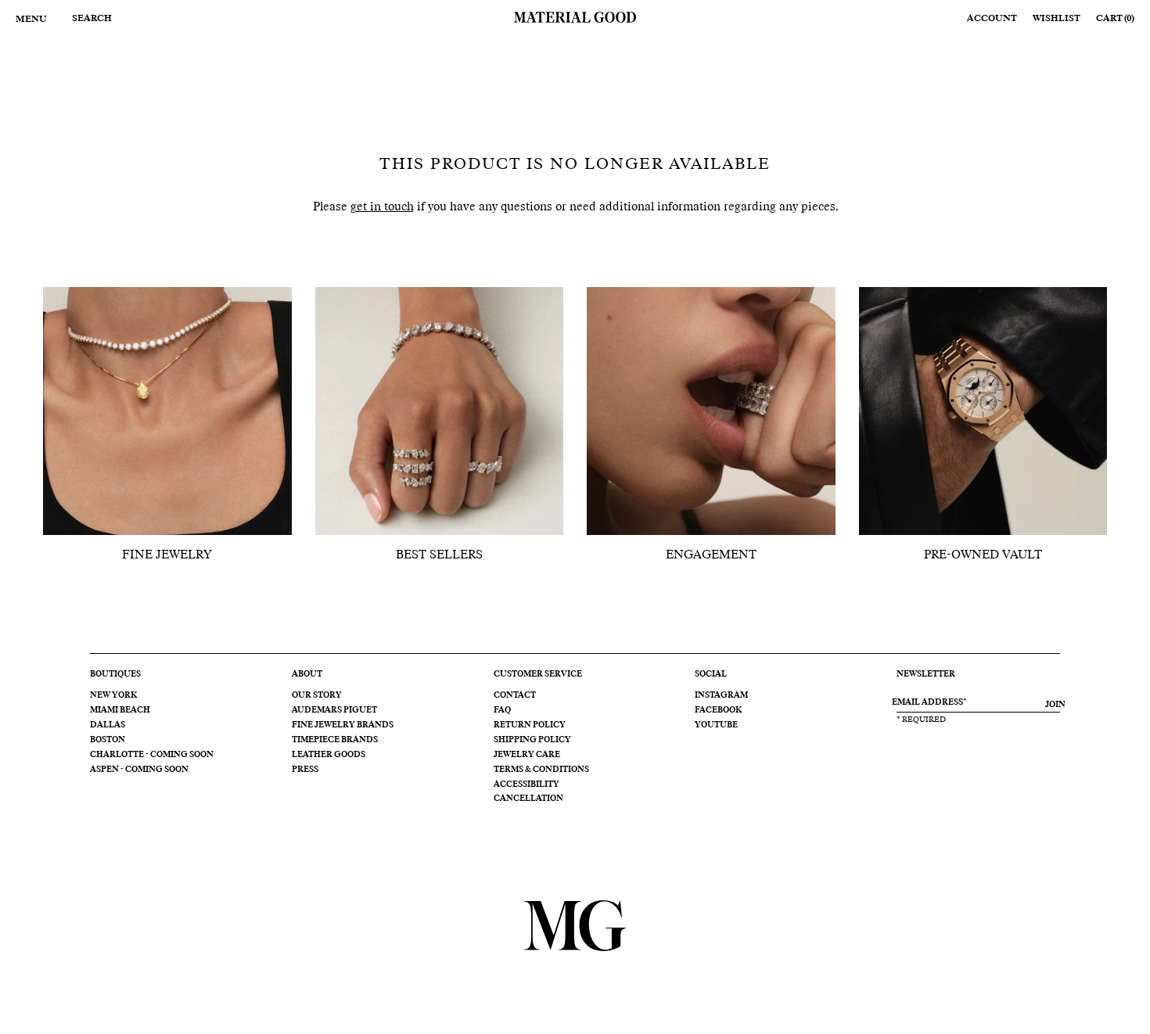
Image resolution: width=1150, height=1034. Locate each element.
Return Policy (530, 725)
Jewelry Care (527, 755)
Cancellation (528, 798)
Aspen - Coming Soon (139, 770)
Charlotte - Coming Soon (152, 755)
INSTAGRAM (721, 695)
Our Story (317, 695)
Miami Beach (120, 710)
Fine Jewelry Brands (343, 725)
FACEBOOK (718, 710)
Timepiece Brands (335, 740)
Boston (107, 740)
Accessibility (526, 784)
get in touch (382, 207)
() (1115, 18)
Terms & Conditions (541, 770)
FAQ (502, 710)
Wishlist (1056, 18)
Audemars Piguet (334, 710)
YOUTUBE (716, 725)
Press (305, 770)
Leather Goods (328, 755)
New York (113, 695)
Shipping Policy (532, 740)
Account (992, 18)
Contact (515, 695)
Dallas (107, 725)
